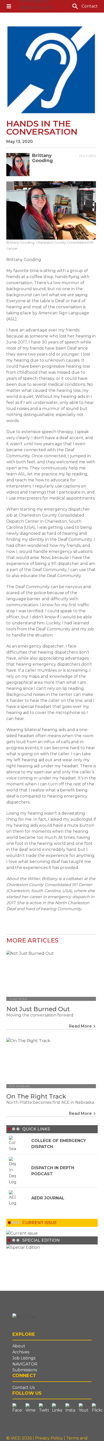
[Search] (75, 6)
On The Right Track (36, 1096)
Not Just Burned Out (38, 1009)
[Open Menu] (8, 6)
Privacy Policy (49, 1438)
